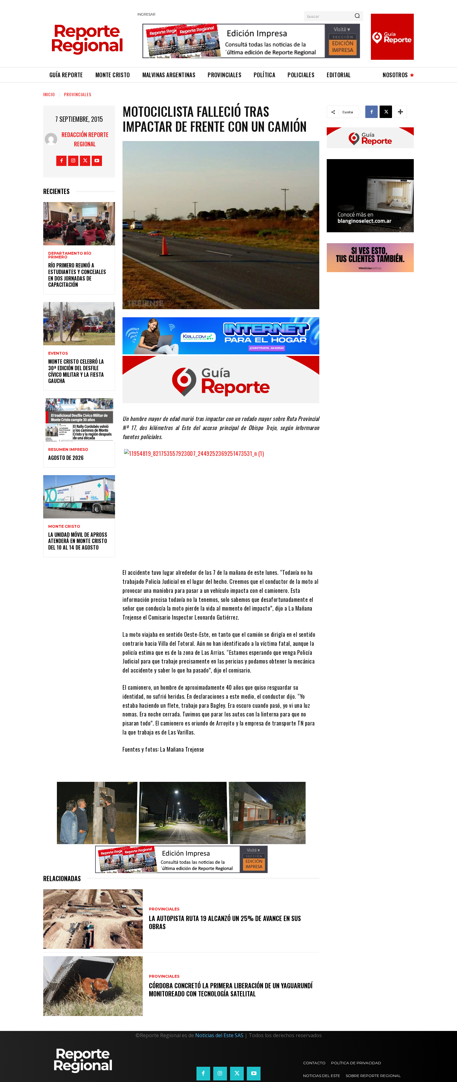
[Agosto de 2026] (79, 420)
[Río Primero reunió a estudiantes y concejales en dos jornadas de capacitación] (79, 223)
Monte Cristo (64, 526)
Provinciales (77, 94)
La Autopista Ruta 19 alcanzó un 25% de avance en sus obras (225, 922)
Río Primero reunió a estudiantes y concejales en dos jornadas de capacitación (77, 275)
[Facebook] (61, 161)
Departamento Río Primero (69, 255)
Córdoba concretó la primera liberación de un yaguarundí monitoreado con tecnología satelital (230, 989)
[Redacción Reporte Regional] (51, 139)
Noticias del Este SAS (219, 1035)
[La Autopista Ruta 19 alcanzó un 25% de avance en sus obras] (93, 919)
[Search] (357, 16)
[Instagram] (73, 161)
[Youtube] (97, 161)
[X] (85, 161)
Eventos (58, 353)
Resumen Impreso (68, 449)
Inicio (49, 94)
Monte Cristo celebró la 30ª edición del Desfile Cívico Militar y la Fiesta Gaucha (76, 371)
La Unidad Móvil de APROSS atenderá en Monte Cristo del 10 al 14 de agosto (77, 541)
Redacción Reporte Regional (85, 139)
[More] (400, 112)
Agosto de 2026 (66, 457)
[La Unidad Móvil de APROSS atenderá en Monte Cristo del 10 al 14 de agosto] (79, 496)
